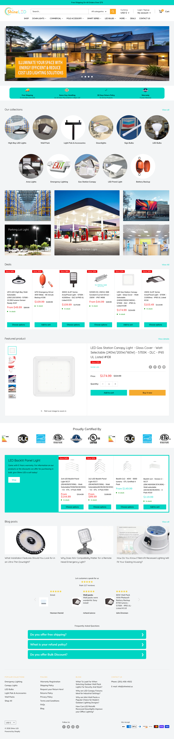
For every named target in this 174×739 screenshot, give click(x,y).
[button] (35, 599)
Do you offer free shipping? (48, 634)
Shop (14, 480)
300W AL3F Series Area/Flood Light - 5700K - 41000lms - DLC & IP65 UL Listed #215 (73, 296)
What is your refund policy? (48, 644)
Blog (42, 708)
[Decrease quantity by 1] (102, 383)
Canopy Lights (11, 685)
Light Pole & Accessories (15, 693)
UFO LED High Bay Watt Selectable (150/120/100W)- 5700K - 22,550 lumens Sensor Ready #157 (18, 297)
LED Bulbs (9, 689)
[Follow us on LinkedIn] (77, 727)
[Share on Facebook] (150, 367)
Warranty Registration (50, 681)
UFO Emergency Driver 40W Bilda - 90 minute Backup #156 (44, 295)
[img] (87, 582)
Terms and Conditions (49, 701)
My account (143, 12)
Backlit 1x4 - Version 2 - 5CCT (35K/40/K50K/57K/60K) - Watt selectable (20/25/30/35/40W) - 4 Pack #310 (154, 486)
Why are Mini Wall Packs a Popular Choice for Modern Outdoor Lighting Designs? (88, 700)
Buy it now (147, 393)
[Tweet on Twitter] (159, 367)
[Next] (169, 299)
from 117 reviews (87, 585)
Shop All (8, 701)
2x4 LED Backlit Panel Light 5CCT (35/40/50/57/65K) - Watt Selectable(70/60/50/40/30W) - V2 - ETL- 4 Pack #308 (72, 484)
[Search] (113, 11)
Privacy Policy (46, 697)
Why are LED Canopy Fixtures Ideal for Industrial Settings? (89, 692)
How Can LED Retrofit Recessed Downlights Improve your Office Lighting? (89, 709)
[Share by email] (164, 367)
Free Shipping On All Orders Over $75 (87, 2)
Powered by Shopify (12, 731)
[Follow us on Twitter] (68, 727)
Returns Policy (46, 693)
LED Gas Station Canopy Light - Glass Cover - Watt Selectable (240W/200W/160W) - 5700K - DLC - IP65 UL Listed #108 (127, 299)
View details (164, 339)
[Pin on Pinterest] (155, 367)
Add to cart (46, 325)
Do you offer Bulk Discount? (48, 654)
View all (166, 110)
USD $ (8, 723)
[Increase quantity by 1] (115, 383)
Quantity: (95, 384)
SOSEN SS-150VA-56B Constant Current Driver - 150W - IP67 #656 (99, 295)
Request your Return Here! (52, 689)
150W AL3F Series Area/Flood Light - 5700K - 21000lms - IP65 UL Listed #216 (155, 296)
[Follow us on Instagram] (73, 727)
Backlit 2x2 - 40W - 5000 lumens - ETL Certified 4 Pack (126, 481)
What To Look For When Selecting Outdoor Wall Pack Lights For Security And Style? (89, 684)
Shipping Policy (47, 685)
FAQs (42, 704)
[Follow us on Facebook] (64, 727)
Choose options (18, 325)
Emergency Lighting (13, 681)
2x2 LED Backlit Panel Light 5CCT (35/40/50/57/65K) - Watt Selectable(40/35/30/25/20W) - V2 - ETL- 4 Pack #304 (99, 484)
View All (166, 264)
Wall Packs (10, 697)
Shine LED (95, 367)
